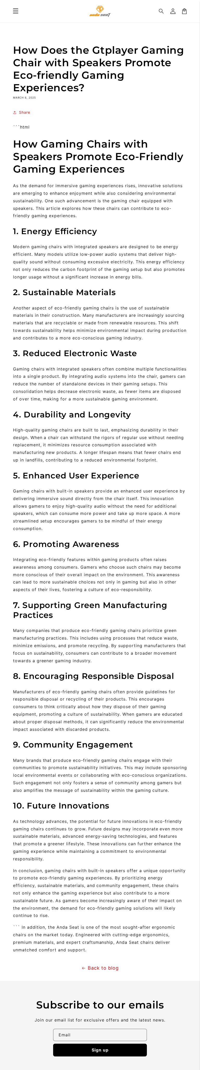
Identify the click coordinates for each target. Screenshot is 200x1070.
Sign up (100, 1050)
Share (24, 112)
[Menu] (15, 11)
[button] (161, 11)
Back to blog (103, 968)
